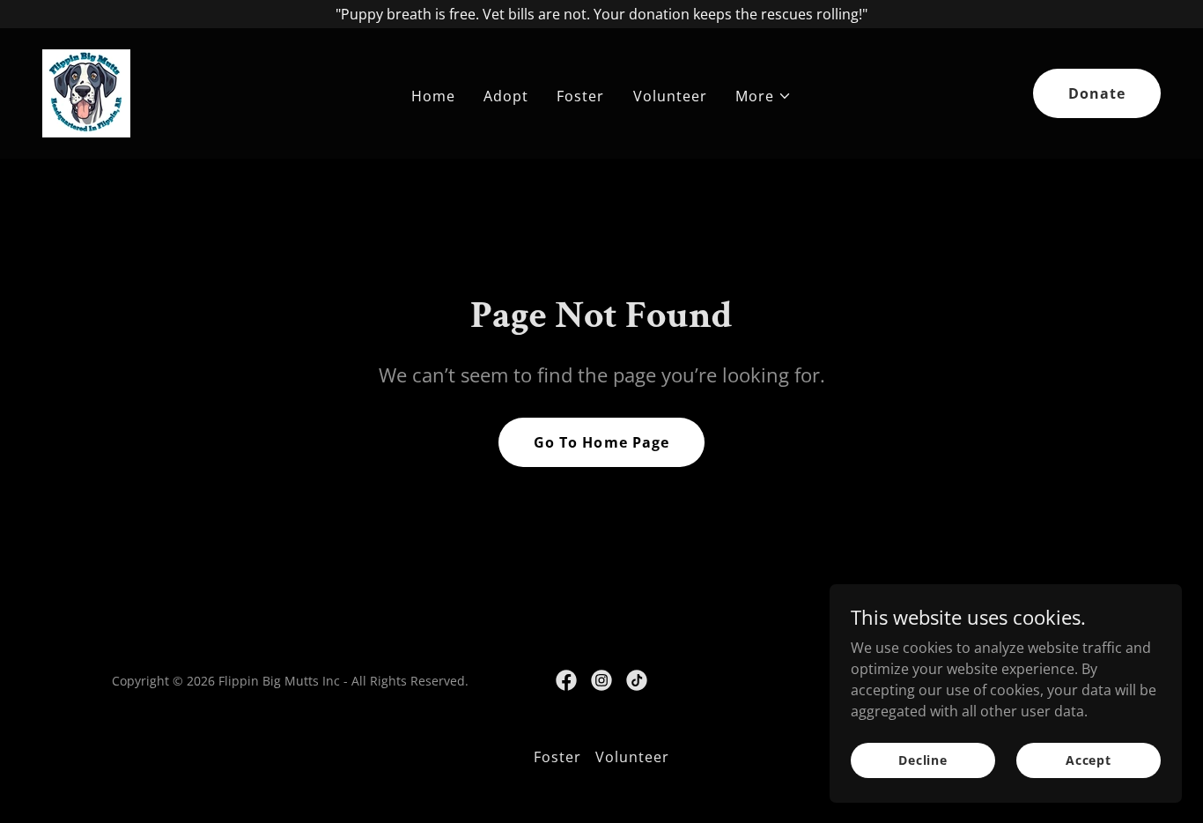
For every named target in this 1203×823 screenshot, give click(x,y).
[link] (86, 91)
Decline (923, 760)
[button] (763, 96)
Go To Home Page (601, 442)
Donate (1097, 93)
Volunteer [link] (670, 96)
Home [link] (433, 96)
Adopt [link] (505, 96)
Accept (1088, 760)
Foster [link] (580, 96)
